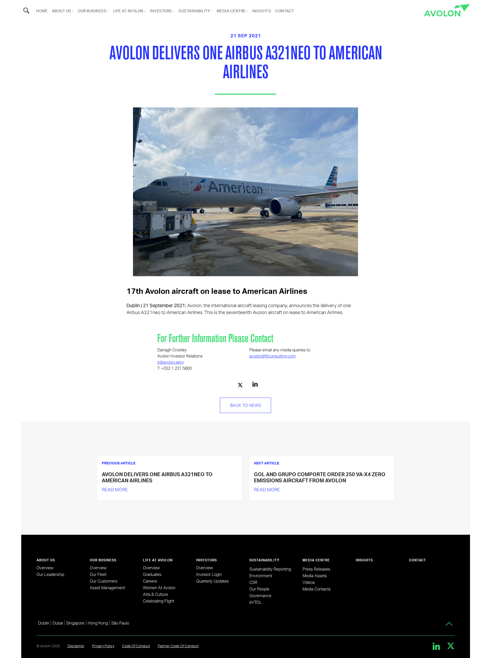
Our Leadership (50, 574)
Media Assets (315, 575)
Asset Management (107, 587)
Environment (260, 575)
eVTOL (255, 602)
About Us (61, 10)
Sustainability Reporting (270, 569)
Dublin (43, 623)
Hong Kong (98, 623)
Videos (309, 582)
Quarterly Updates (212, 581)
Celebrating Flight (158, 601)
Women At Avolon (159, 587)
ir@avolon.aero (170, 362)
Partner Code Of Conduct (178, 646)
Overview (45, 567)
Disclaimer (76, 646)
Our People (259, 589)
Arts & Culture (155, 594)
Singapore (75, 623)
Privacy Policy (103, 646)
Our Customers (103, 581)
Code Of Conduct (136, 646)
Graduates (152, 574)
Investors (161, 10)
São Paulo (120, 623)
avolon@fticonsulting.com (272, 356)
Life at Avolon (128, 10)
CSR (253, 582)
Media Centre (231, 10)
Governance (260, 595)
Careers (150, 581)
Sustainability (194, 10)
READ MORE (115, 489)
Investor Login (209, 574)
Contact (284, 10)
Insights (261, 10)
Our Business (92, 10)
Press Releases (316, 569)
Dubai (58, 623)
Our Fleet (98, 574)
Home (42, 10)
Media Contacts (317, 589)
